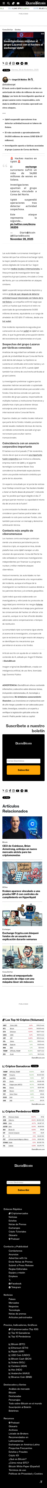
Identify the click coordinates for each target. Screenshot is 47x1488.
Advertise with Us (18, 1258)
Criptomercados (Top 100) (24, 1329)
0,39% (7, 8)
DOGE (42, 8)
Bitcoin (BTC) (18, 1344)
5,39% (31, 8)
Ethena (12, 1087)
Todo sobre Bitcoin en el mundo (25, 1403)
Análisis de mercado (19, 1388)
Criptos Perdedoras (18, 1111)
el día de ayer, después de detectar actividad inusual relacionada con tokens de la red (22, 298)
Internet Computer (14, 1133)
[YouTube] (18, 63)
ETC (4, 1117)
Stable (10, 1142)
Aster (10, 1126)
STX (4, 1081)
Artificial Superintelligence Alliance (18, 1139)
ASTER (5, 1126)
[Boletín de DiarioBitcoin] (27, 63)
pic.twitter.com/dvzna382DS (23, 226)
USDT (5, 1025)
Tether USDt (13, 1025)
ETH (4, 1031)
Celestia (11, 1146)
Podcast (15, 1238)
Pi (9, 1136)
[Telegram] (22, 63)
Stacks (12, 1081)
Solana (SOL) (18, 1362)
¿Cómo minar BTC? (19, 1462)
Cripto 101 (14, 1455)
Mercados (14, 1302)
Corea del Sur (7, 30)
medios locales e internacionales (25, 269)
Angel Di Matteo (19, 79)
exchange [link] (31, 166)
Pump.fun (12, 1075)
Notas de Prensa (17, 1224)
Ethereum (13, 1031)
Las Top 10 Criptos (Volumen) (24, 1020)
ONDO (5, 1123)
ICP (4, 1133)
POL (4, 1084)
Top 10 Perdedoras (21, 1336)
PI (3, 1136)
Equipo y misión (17, 1272)
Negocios (14, 1306)
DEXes (5, 887)
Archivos (13, 1429)
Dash (11, 1097)
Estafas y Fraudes (18, 1451)
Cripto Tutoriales (17, 1231)
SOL (4, 1041)
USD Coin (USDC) (20, 1355)
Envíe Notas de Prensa (20, 1261)
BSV (4, 1130)
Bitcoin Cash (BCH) (21, 1358)
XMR (4, 1091)
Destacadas (15, 1396)
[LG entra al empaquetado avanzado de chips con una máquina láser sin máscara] (22, 958)
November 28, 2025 (21, 239)
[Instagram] (14, 63)
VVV (4, 1094)
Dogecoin (12, 1044)
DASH (5, 1097)
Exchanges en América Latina (24, 1444)
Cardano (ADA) (19, 1366)
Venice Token (13, 1094)
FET (4, 1139)
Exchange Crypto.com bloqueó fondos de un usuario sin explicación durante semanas (20, 936)
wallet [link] (26, 331)
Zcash (12, 1054)
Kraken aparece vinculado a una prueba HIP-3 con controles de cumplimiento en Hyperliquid (21, 894)
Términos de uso (17, 1470)
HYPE (19, 8)
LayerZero (13, 1078)
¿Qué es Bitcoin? (18, 1459)
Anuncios (13, 1254)
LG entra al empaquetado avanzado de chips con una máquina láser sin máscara (18, 978)
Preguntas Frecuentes (20, 1448)
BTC (4, 1028)
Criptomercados (19, 1213)
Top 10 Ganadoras (20, 1332)
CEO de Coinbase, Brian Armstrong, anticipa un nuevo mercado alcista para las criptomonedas (19, 850)
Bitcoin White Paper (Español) (24, 1466)
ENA (4, 1087)
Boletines (14, 1410)
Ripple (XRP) (17, 1351)
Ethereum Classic (14, 1117)
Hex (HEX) (16, 1369)
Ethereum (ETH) (19, 1347)
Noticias (13, 1217)
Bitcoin (4, 842)
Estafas (18, 30)
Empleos (13, 1276)
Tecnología (14, 1310)
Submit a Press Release (21, 1265)
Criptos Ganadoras (17, 1066)
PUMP (5, 1075)
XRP (4, 1038)
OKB (4, 1100)
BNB (4, 1048)
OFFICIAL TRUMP (15, 1051)
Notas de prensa (17, 1313)
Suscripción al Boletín (20, 1407)
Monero (12, 1091)
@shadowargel (8, 84)
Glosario (13, 1235)
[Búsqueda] (9, 3)
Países (12, 1299)
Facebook (16, 1283)
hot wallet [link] (6, 321)
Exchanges (6, 929)
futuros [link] (39, 604)
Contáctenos (15, 1250)
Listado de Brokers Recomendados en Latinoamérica (18, 1437)
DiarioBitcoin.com (38, 1058)
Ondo (10, 1123)
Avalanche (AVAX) (20, 1373)
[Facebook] (10, 63)
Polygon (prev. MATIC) (16, 1084)
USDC (5, 1035)
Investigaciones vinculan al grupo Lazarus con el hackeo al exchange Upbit (23, 44)
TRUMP (5, 1051)
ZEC (4, 1054)
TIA (4, 1146)
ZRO (4, 1078)
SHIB (4, 1120)
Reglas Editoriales (18, 1269)
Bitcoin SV (12, 1130)
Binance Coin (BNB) (21, 1377)
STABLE (5, 1142)
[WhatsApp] (7, 63)
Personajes (14, 1399)
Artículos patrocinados (20, 1317)
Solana (12, 1041)
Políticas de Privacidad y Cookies (26, 1473)
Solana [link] (5, 96)
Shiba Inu (11, 1120)
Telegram (16, 1287)
